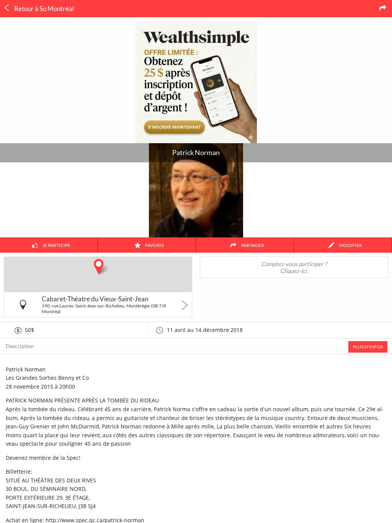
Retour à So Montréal (43, 9)
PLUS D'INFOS (368, 347)
